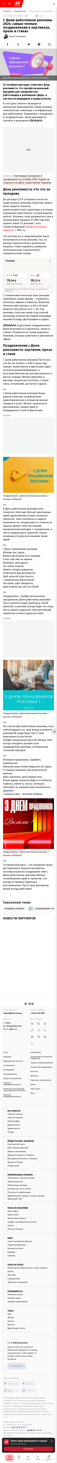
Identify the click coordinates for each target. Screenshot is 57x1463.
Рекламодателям (10, 1086)
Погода (11, 1144)
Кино (10, 1250)
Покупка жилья (14, 1310)
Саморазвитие (14, 1291)
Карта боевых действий (18, 1160)
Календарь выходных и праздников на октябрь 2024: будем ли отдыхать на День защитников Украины (27, 179)
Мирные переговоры (17, 1163)
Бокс (10, 1326)
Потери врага (13, 1178)
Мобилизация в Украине (20, 1187)
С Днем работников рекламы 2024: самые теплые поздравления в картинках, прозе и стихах (41, 11)
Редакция (7, 1069)
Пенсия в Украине (15, 1241)
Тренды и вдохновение (18, 1314)
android (11, 1395)
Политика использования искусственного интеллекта (14, 1102)
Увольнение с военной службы (21, 1190)
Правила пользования (12, 1091)
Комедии (11, 1264)
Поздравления (20, 11)
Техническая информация (41, 1079)
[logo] (17, 3)
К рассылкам (16, 1378)
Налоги (11, 1237)
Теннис (11, 1333)
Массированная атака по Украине (22, 1171)
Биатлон (11, 1337)
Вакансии (34, 1088)
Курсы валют (13, 1227)
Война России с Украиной (21, 1153)
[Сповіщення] (54, 3)
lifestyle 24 (7, 11)
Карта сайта (35, 1101)
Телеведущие (8, 1082)
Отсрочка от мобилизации (19, 1204)
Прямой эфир (13, 1133)
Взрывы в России (15, 1174)
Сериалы (11, 1268)
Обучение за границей (17, 1294)
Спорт (11, 1322)
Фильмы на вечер (15, 1261)
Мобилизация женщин (17, 1197)
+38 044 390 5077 (37, 1025)
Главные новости (15, 1126)
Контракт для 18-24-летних (19, 1201)
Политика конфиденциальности (12, 1096)
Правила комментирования (41, 1075)
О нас (5, 1065)
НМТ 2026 (12, 1287)
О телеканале (8, 1078)
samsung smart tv (29, 1402)
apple (29, 1395)
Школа (10, 1284)
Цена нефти (13, 1223)
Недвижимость (15, 1303)
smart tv (11, 1402)
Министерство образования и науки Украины (27, 1280)
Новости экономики (18, 1220)
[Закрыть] (52, 1441)
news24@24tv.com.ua (12, 1025)
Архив (32, 1097)
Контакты (34, 1084)
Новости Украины (15, 1130)
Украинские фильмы (17, 1257)
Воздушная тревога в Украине (21, 1167)
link (32, 1036)
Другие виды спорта (16, 1340)
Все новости (14, 1123)
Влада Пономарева (17, 36)
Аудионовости (14, 1140)
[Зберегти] (49, 44)
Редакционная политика (13, 1073)
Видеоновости (14, 1137)
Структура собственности (40, 1092)
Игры (32, 1105)
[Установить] (28, 1445)
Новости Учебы (15, 1276)
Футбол (11, 1330)
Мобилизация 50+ (15, 1194)
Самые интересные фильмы (20, 1253)
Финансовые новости (17, 1230)
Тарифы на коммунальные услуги (22, 1234)
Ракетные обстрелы (16, 1156)
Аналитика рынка (15, 1307)
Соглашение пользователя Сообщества (41, 1070)
